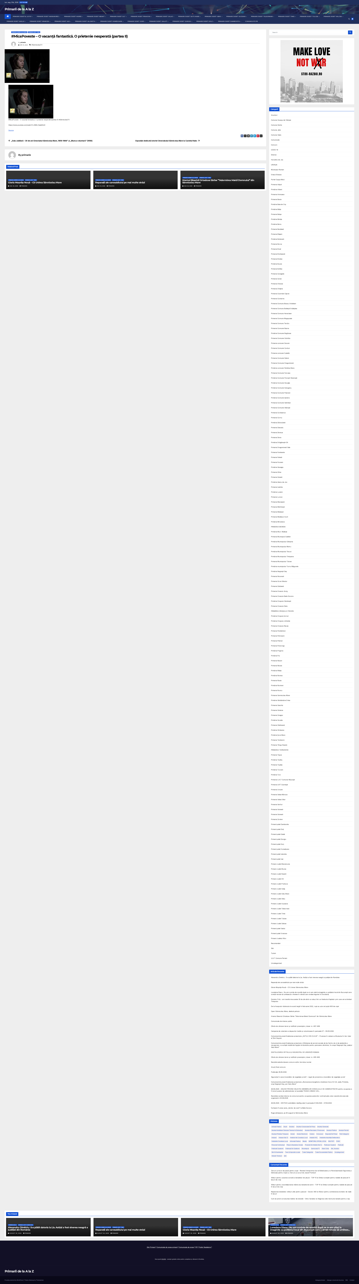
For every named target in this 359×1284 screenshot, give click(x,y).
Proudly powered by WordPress (14, 1280)
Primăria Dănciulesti (278, 423)
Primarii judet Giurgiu (182, 21)
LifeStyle (274, 165)
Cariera (312, 1134)
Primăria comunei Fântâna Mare (282, 368)
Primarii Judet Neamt (96, 16)
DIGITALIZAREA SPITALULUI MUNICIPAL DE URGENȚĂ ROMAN (295, 1052)
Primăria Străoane (277, 730)
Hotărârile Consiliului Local (280, 1141)
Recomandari (276, 943)
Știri (285, 1156)
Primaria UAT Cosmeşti (279, 785)
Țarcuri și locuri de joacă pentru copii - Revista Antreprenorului (294, 1171)
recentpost (305, 1148)
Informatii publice (295, 1141)
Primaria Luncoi (276, 497)
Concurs (274, 145)
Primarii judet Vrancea (40, 21)
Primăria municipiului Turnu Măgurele (284, 566)
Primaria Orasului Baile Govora (282, 596)
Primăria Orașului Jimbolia (280, 621)
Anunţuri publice (332, 1130)
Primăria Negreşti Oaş (279, 571)
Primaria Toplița (276, 765)
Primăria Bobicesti (277, 239)
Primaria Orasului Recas (280, 626)
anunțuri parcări (344, 1130)
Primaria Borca (276, 244)
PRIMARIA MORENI (278, 527)
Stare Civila (325, 1148)
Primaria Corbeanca (278, 413)
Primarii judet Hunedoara (111, 21)
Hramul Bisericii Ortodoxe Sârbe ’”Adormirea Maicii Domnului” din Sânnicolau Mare (218, 181)
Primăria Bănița (276, 219)
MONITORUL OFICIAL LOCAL (317, 1141)
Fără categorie (344, 1134)
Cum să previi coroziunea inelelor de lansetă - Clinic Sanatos (293, 1199)
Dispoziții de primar (331, 1134)
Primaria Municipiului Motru (281, 547)
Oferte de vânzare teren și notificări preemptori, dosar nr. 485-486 (295, 1057)
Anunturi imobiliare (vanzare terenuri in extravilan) (287, 1130)
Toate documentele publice (323, 1152)
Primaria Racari (276, 661)
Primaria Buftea (276, 269)
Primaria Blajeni (276, 234)
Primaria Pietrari (277, 641)
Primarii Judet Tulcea (309, 16)
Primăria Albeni (276, 189)
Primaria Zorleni (277, 819)
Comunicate (275, 140)
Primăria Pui (275, 656)
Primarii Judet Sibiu (213, 16)
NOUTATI (331, 1141)
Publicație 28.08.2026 (279, 1072)
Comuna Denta (276, 125)
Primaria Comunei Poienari (280, 393)
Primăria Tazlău (276, 760)
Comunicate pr (251, 21)
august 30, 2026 (16, 1233)
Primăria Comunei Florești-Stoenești (284, 378)
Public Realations (205, 1247)
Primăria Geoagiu (277, 467)
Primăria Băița (276, 209)
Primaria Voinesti (277, 809)
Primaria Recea (276, 666)
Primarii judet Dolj (204, 21)
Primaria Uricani (277, 790)
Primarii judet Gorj (136, 21)
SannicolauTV (315, 1148)
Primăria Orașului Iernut (280, 616)
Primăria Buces (276, 264)
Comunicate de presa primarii (167, 1247)
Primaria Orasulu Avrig (279, 591)
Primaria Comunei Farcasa (280, 373)
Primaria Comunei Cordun (280, 348)
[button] (349, 19)
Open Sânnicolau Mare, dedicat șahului (285, 1011)
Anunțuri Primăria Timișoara (280, 1134)
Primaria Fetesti (276, 457)
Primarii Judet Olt (118, 16)
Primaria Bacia (276, 199)
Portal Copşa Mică (277, 180)
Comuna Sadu (276, 135)
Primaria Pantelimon (278, 631)
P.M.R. (338, 1141)
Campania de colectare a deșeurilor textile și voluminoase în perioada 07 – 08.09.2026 (302, 1031)
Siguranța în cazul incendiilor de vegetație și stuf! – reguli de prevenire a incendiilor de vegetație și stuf (308, 1077)
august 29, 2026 (278, 1233)
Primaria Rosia (276, 680)
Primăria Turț (276, 775)
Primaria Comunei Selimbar (281, 403)
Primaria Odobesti (277, 586)
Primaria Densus (277, 432)
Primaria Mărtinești (278, 507)
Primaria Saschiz (277, 705)
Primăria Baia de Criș (278, 204)
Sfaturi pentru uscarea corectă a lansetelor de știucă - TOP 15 (293, 1178)
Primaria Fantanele (278, 452)
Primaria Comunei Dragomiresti (282, 363)
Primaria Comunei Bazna (280, 328)
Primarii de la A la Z (19, 9)
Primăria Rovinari (277, 685)
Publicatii (340, 1145)
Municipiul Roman (277, 170)
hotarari (274, 1137)
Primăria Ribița (276, 671)
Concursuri (319, 1134)
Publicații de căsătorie (293, 1148)
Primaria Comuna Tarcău (280, 323)
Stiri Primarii (151, 1247)
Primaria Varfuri (277, 804)
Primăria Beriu (276, 224)
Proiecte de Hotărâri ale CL (313, 1145)
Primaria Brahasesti (278, 254)
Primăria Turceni (277, 770)
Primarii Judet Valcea (333, 16)
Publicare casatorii (330, 1145)
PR (196, 1247)
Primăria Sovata (277, 720)
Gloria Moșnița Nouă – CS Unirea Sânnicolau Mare (35, 182)
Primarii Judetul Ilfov (22, 16)
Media (305, 1141)
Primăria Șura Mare (278, 735)
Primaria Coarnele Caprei (280, 294)
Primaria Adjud (276, 184)
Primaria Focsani (277, 462)
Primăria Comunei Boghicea (281, 333)
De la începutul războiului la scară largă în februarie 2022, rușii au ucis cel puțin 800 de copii (305, 1006)
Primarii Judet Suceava (236, 16)
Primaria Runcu (276, 690)
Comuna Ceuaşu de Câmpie (281, 120)
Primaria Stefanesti (278, 725)
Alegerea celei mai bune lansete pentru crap (333, 1199)
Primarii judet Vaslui (16, 21)
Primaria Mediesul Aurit (279, 517)
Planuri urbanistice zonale (295, 1145)
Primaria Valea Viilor (278, 799)
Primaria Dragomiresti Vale (280, 447)
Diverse (273, 155)
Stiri (272, 948)
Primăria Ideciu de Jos (279, 482)
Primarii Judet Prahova (141, 16)
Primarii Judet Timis (286, 16)
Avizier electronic (302, 1134)
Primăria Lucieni (277, 492)
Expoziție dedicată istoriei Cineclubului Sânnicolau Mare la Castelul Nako (166, 141)
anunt (285, 1126)
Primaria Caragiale (277, 274)
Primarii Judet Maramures (48, 16)
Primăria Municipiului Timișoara (282, 556)
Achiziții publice (276, 1126)
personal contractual (278, 1145)
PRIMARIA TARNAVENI (280, 750)
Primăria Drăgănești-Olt (279, 442)
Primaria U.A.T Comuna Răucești (283, 780)
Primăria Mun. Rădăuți (279, 532)
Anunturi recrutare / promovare (314, 1130)
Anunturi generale (322, 1126)
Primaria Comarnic (277, 299)
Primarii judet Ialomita (85, 21)
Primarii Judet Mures (73, 16)
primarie (23, 42)
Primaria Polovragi (277, 646)
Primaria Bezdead (277, 229)
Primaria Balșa (276, 214)
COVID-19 (274, 150)
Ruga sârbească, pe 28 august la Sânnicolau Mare (289, 1113)
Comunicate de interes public (281, 1021)
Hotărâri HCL (313, 1137)
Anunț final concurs (278, 1067)
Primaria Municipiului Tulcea (281, 561)
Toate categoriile (307, 1152)
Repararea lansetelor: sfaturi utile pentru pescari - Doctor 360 (293, 1192)
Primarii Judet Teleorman (262, 16)
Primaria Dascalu (277, 427)
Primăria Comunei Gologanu (281, 388)
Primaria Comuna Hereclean (281, 313)
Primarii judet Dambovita (229, 21)
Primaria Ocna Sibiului (279, 581)
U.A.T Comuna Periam (279, 958)
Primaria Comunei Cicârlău (280, 338)
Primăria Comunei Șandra (280, 398)
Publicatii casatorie (277, 1148)
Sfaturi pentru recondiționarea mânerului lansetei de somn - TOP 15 (295, 1185)
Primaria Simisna (277, 710)
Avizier (293, 1134)
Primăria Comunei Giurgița (280, 383)
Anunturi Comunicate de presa (305, 1126)
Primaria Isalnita (277, 487)
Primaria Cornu (276, 418)
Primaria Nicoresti (277, 576)
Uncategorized (276, 963)
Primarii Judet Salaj (164, 16)
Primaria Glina (276, 472)
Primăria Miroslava (278, 522)
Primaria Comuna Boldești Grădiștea (284, 308)
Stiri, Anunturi (335, 1148)
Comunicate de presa (186, 1247)
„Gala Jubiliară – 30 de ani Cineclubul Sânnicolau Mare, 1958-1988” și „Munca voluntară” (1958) (51, 141)
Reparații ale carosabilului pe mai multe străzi (120, 182)
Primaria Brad (276, 249)
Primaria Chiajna (277, 289)
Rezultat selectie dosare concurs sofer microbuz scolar (291, 1062)
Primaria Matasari (277, 512)
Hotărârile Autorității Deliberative (330, 1137)
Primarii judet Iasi (62, 21)
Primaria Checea (277, 284)
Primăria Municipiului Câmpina (282, 542)
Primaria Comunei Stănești (280, 408)
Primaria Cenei (276, 279)
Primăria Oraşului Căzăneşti (281, 601)
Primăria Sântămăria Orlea (280, 700)
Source (11, 130)
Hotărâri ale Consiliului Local (298, 1137)
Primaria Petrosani (277, 636)
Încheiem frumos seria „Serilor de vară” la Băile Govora (291, 1108)
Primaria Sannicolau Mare (19, 32)
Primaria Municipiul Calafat (280, 537)
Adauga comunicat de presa (335, 1280)
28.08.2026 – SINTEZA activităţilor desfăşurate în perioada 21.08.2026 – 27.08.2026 (301, 1103)
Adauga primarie (320, 1280)
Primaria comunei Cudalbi (280, 353)
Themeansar (39, 1280)
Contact (352, 1280)
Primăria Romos (277, 675)
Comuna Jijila (276, 130)
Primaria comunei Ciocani (280, 343)
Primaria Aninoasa (277, 194)
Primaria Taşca (276, 755)
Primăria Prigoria (277, 651)
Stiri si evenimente (277, 1152)
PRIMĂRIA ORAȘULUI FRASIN (282, 611)
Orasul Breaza (276, 175)
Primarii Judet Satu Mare (189, 16)
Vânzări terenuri (277, 1156)
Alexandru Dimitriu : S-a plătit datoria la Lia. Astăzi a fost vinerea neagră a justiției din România (305, 977)
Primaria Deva (276, 437)
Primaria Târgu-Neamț (279, 745)
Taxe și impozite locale (292, 1152)
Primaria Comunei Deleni (280, 358)
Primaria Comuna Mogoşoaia (281, 318)
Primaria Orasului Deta (279, 606)
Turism (273, 953)
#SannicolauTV (37, 45)
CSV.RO (164, 1259)
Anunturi (274, 115)
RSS (347, 1280)
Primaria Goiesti (276, 477)
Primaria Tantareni (277, 740)
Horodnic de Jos (277, 160)
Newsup (31, 1280)
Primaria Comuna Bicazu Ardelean (283, 304)
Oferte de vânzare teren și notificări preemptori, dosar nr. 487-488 (295, 1026)
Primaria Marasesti (278, 502)
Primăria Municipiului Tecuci (281, 551)
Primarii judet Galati (158, 21)
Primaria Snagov (277, 715)
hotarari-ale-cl (283, 1137)
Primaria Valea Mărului (279, 795)
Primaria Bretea (276, 259)
